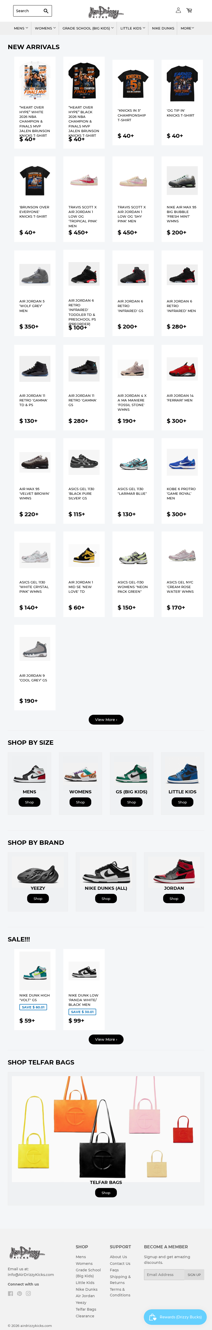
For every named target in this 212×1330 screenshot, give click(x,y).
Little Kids (131, 28)
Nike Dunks (163, 28)
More (186, 28)
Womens (44, 28)
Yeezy (81, 1302)
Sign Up (194, 1275)
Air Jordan (85, 1296)
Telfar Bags (86, 1309)
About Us (118, 1257)
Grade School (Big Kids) (87, 28)
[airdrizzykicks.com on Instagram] (28, 1294)
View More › (106, 719)
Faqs (114, 1270)
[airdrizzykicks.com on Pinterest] (19, 1294)
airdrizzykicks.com (36, 1326)
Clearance (85, 1316)
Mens (19, 28)
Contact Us (120, 1263)
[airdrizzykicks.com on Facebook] (10, 1294)
